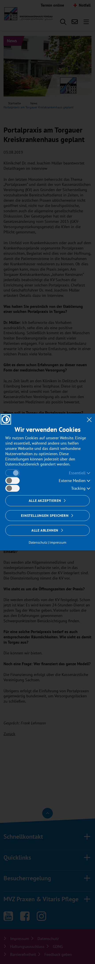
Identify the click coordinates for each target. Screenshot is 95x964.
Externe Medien (72, 480)
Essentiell (77, 472)
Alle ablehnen (44, 530)
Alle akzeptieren (45, 500)
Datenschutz (38, 542)
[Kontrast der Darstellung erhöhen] (6, 419)
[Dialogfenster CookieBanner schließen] (89, 419)
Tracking (78, 488)
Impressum (57, 542)
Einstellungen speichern (44, 515)
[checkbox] (12, 472)
